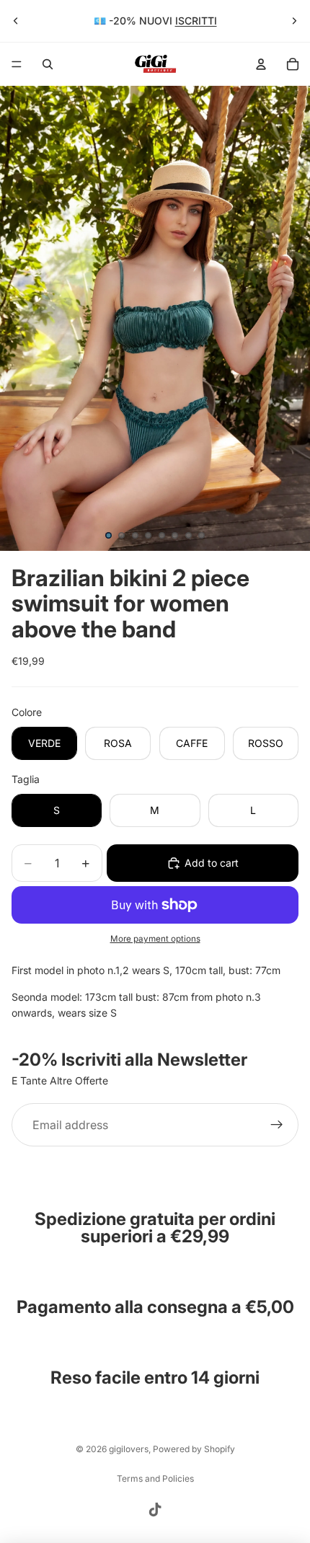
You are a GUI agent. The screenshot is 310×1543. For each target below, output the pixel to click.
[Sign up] (277, 1125)
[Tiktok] (155, 1509)
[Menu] (16, 64)
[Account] (261, 64)
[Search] (47, 64)
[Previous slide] (16, 21)
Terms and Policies (155, 1478)
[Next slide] (294, 21)
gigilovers (129, 1448)
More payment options (155, 939)
